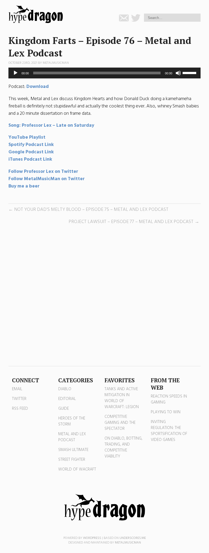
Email (17, 389)
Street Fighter (71, 459)
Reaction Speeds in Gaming (169, 399)
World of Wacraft (77, 469)
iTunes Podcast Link (30, 159)
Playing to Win (165, 412)
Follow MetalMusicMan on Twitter (46, 179)
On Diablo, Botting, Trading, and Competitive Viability (123, 447)
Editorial (67, 399)
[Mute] (178, 73)
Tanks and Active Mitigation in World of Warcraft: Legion (121, 398)
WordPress (92, 538)
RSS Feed (20, 408)
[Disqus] (104, 296)
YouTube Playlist (26, 137)
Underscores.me (132, 538)
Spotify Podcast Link (31, 144)
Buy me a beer (23, 186)
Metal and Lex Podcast (72, 437)
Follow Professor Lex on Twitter (43, 171)
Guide (63, 408)
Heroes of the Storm (71, 421)
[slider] (190, 72)
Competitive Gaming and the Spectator (120, 423)
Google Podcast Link (31, 152)
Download (37, 86)
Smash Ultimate (73, 450)
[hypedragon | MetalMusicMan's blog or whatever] (104, 507)
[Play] (15, 73)
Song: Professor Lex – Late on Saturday (51, 125)
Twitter (19, 399)
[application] (104, 73)
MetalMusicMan (56, 63)
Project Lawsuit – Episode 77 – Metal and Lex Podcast (131, 221)
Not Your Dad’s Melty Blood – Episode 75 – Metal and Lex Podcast (91, 209)
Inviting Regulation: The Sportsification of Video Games (169, 431)
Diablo (64, 389)
